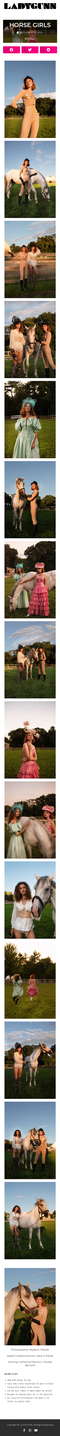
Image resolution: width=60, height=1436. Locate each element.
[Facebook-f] (24, 1430)
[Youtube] (35, 1430)
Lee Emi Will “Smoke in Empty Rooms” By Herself (29, 1391)
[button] (11, 49)
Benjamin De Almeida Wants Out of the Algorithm (29, 1394)
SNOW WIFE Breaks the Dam (19, 1380)
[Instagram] (30, 1430)
